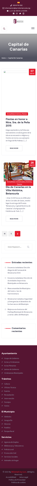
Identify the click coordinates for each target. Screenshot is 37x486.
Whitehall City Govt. (19, 472)
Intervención (9, 398)
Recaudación (9, 395)
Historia (7, 424)
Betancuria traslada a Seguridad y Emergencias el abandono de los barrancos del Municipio (20, 301)
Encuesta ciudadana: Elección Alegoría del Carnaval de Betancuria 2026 (19, 270)
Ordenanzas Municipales (13, 373)
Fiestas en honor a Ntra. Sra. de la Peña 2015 (18, 122)
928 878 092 (18, 5)
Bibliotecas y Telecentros (14, 446)
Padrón (7, 391)
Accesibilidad (11, 477)
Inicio (4, 58)
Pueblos (7, 428)
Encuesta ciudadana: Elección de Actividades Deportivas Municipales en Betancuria (20, 280)
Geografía (8, 420)
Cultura (7, 384)
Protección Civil (10, 453)
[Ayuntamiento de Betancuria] (18, 21)
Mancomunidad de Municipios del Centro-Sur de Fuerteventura (19, 291)
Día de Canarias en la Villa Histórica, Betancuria (18, 190)
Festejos (7, 402)
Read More (14, 148)
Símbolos (7, 417)
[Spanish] (18, 3)
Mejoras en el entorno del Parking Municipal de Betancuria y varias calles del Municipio (20, 312)
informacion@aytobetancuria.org (17, 8)
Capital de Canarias (15, 58)
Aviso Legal (23, 477)
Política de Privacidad (17, 480)
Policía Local (9, 449)
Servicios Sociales (11, 457)
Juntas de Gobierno (11, 369)
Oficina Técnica (10, 388)
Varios (6, 406)
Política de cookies (18, 482)
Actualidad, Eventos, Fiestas (17, 114)
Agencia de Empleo (11, 442)
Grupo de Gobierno (11, 358)
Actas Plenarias (10, 366)
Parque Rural (9, 431)
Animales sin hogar (11, 460)
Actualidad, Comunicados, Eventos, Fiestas (19, 183)
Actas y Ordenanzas (12, 362)
